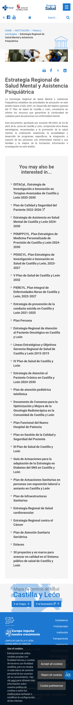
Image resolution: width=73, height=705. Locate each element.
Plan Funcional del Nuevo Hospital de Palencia (30, 425)
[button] (21, 604)
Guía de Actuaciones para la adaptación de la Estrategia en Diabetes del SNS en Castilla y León (34, 465)
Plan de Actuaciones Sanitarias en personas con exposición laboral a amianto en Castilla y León (36, 484)
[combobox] (55, 17)
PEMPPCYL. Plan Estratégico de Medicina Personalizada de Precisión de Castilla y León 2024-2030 (36, 240)
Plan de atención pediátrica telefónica (32, 392)
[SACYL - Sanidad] (8, 7)
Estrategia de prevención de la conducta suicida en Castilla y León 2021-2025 (34, 308)
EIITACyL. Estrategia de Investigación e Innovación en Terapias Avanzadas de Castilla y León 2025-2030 (36, 191)
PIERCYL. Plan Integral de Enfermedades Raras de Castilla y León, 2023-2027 (36, 292)
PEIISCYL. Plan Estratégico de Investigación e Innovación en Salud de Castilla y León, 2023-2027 (34, 261)
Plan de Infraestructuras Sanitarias (30, 498)
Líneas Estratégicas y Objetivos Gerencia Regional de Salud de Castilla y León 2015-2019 (34, 349)
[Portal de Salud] (50, 7)
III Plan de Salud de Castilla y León (33, 449)
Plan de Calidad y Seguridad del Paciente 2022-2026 (35, 207)
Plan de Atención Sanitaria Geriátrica (31, 535)
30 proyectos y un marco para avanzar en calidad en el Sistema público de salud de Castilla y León (36, 558)
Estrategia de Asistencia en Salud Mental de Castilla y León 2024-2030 (36, 222)
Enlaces (18, 544)
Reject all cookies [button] (51, 675)
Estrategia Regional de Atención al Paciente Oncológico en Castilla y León (36, 332)
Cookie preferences (51, 685)
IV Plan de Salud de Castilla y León (33, 363)
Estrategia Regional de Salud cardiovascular (33, 510)
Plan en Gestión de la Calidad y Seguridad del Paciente (34, 437)
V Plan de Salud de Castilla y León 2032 (36, 278)
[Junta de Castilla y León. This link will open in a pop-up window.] (22, 7)
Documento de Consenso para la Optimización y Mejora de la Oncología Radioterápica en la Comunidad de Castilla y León (35, 408)
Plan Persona (22, 320)
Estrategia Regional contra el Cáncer (33, 523)
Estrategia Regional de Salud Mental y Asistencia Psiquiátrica (24, 37)
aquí (13, 680)
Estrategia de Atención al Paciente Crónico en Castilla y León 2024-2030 (33, 377)
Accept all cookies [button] (51, 664)
